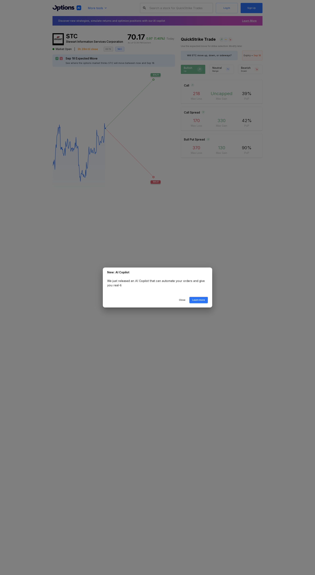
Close (182, 300)
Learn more (198, 300)
